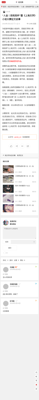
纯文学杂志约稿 (13, 7)
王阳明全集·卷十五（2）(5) (24, 166)
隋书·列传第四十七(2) (22, 186)
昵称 (6, 242)
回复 (6, 274)
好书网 (12, 301)
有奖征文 (20, 155)
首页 (4, 7)
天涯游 (12, 267)
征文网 (20, 2)
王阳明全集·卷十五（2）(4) (24, 205)
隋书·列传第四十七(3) (22, 195)
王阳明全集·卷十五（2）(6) (24, 176)
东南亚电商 (13, 284)
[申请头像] (34, 222)
